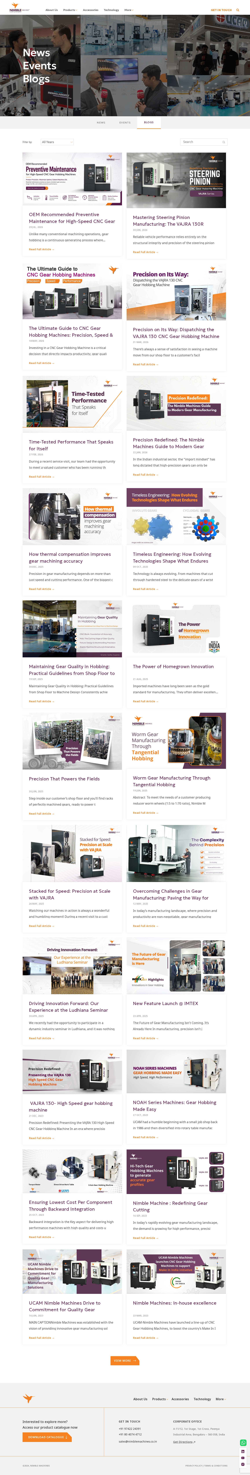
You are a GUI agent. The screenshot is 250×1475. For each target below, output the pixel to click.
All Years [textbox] (48, 142)
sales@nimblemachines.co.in (138, 1441)
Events (125, 122)
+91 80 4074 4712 (130, 1434)
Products (69, 10)
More (127, 10)
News (101, 122)
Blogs (149, 122)
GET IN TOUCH (221, 10)
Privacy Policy (193, 1465)
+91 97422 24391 (130, 1429)
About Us (52, 10)
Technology (111, 10)
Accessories (90, 10)
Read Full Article (40, 249)
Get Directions (183, 1442)
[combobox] (57, 142)
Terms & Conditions (216, 1465)
